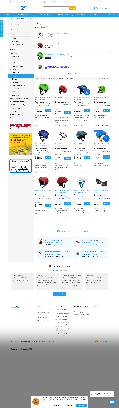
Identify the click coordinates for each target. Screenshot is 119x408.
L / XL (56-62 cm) (98, 125)
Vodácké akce (16, 56)
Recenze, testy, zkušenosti (81, 314)
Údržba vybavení (17, 92)
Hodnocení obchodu (59, 266)
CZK (99, 2)
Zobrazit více (59, 294)
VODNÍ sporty (14, 53)
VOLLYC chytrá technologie (18, 105)
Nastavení (57, 405)
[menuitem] (9, 15)
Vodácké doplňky (17, 95)
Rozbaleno (17, 30)
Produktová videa (45, 320)
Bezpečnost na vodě (18, 89)
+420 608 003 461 (45, 312)
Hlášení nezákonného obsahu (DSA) (62, 325)
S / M (59, 125)
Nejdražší (61, 78)
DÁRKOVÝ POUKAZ (16, 114)
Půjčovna (46, 2)
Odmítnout (69, 405)
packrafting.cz (44, 317)
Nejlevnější (52, 78)
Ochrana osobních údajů (62, 322)
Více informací (45, 401)
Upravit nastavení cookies (53, 341)
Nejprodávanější (40, 78)
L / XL (37, 125)
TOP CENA (13, 111)
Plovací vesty (16, 72)
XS (55, 125)
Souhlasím (82, 405)
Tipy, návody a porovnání (81, 312)
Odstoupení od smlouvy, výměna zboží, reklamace (63, 312)
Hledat (72, 8)
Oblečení (14, 59)
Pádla (14, 69)
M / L (75, 125)
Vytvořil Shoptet (103, 341)
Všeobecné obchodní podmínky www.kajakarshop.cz (61, 317)
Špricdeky (15, 79)
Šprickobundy (16, 82)
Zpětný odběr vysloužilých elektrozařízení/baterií (63, 329)
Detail (48, 110)
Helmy (14, 76)
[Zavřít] (112, 393)
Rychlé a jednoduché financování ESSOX (61, 334)
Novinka (16, 25)
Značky (12, 118)
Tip (14, 27)
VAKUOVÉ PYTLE (15, 108)
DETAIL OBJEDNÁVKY (62, 309)
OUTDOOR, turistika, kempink (19, 98)
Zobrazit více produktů (71, 73)
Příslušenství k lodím (18, 66)
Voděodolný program (18, 85)
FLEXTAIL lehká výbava (17, 101)
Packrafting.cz (67, 2)
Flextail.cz (55, 2)
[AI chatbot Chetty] (112, 401)
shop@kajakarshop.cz (46, 309)
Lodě (13, 63)
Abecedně (70, 78)
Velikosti (76, 309)
